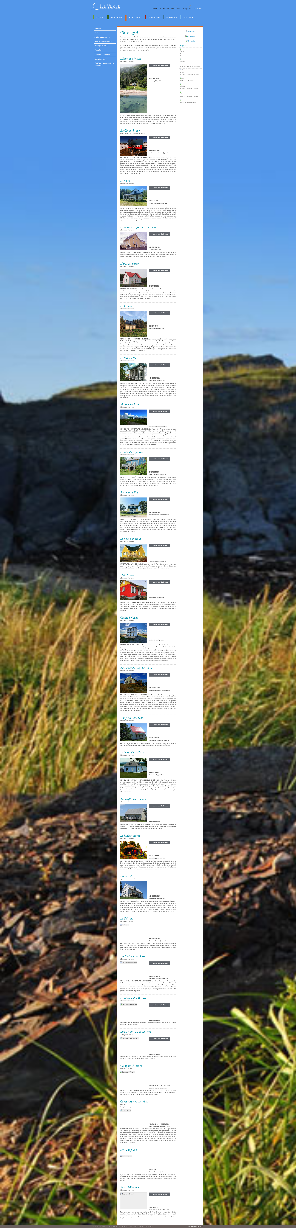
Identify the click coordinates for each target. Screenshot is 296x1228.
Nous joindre (187, 9)
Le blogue (188, 17)
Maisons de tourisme (102, 37)
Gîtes (96, 32)
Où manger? (153, 17)
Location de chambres (102, 54)
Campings (98, 50)
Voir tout (98, 28)
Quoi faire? (116, 17)
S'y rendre (171, 17)
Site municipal (175, 9)
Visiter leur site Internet (160, 65)
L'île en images (164, 9)
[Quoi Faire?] (190, 31)
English (197, 9)
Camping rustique (101, 59)
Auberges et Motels (101, 45)
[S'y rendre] (190, 41)
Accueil (154, 9)
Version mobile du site (195, 1226)
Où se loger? (134, 17)
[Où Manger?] (190, 36)
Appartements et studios (103, 41)
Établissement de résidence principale (104, 64)
